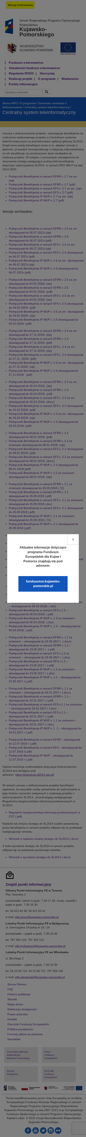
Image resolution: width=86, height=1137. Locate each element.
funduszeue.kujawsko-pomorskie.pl (43, 584)
